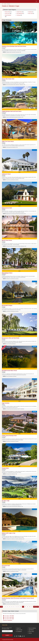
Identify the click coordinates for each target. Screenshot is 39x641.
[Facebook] (16, 636)
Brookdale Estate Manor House (9, 370)
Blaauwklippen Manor (7, 273)
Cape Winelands (8, 15)
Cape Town (7, 13)
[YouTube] (20, 636)
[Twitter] (14, 636)
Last (37, 606)
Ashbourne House (6, 174)
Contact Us (18, 628)
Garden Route (19, 11)
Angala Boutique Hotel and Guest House (11, 111)
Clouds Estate (5, 468)
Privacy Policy (31, 631)
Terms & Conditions (32, 628)
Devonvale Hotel (6, 565)
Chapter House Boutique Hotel (9, 435)
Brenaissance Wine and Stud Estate (10, 338)
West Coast (30, 13)
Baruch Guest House (7, 240)
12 (25, 606)
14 (29, 606)
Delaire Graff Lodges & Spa (8, 533)
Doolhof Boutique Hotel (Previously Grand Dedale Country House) (18, 598)
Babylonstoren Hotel (7, 207)
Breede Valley (7, 11)
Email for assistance (7, 620)
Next (34, 606)
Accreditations (19, 631)
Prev (1, 606)
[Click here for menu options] (1, 1)
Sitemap (30, 633)
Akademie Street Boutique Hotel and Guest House (14, 46)
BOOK (19, 44)
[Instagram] (24, 636)
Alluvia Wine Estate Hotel (8, 78)
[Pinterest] (18, 636)
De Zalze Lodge (5, 500)
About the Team (19, 629)
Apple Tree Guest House (8, 141)
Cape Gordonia (5, 403)
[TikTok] (22, 636)
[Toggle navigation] (36, 1)
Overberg (18, 15)
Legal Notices (31, 629)
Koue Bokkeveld (20, 13)
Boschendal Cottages (7, 305)
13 (27, 606)
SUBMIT (7, 635)
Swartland (30, 11)
